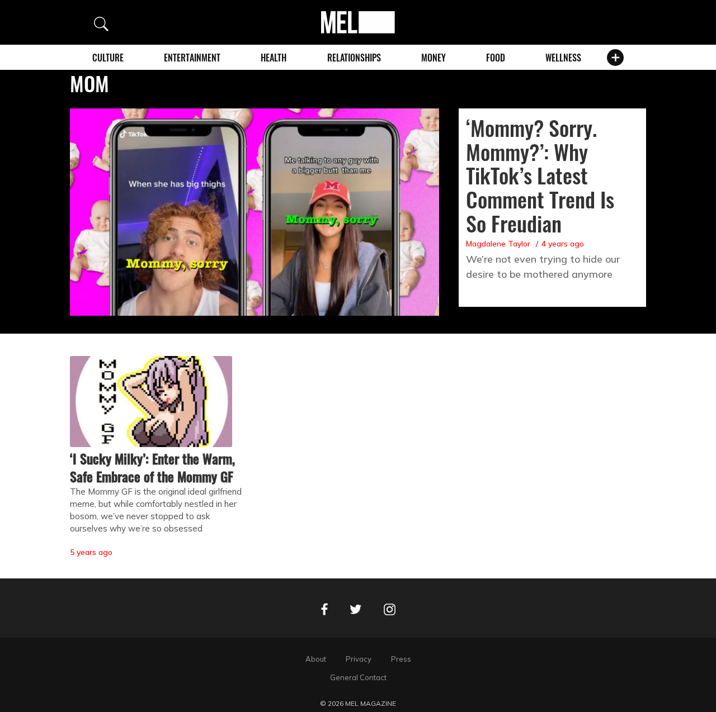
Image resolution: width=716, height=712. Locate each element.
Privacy (358, 658)
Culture (108, 57)
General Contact (358, 677)
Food (495, 57)
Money (433, 57)
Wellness (563, 57)
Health (273, 57)
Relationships (354, 57)
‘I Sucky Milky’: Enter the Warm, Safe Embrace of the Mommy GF (152, 467)
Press (401, 658)
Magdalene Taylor (498, 244)
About (315, 658)
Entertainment (192, 57)
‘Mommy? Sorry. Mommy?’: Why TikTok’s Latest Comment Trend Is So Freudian (540, 175)
